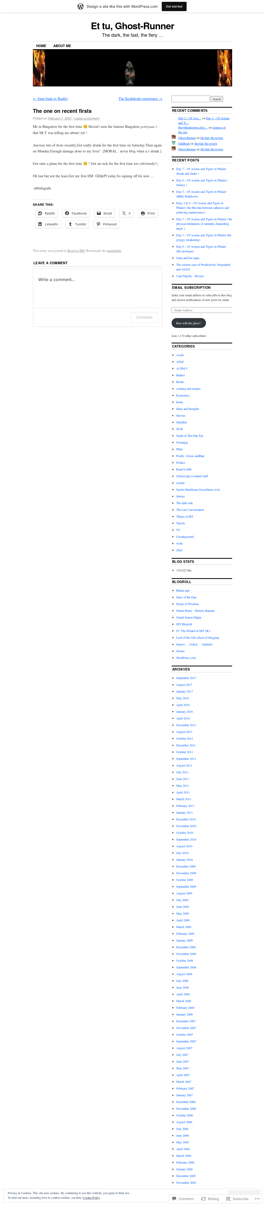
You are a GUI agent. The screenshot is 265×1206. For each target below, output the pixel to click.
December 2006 (186, 1102)
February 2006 (185, 1162)
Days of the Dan (186, 597)
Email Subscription (191, 287)
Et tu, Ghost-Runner (132, 25)
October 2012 (184, 738)
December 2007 (186, 1021)
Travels (180, 523)
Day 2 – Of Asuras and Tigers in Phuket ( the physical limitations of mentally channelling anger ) (204, 223)
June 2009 (182, 907)
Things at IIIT (184, 516)
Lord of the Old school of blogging (197, 637)
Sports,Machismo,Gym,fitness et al (197, 489)
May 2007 (182, 1068)
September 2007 (186, 1041)
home (179, 402)
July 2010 (182, 853)
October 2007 (184, 1034)
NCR (179, 429)
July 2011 (182, 772)
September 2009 (186, 886)
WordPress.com (186, 658)
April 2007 (183, 1075)
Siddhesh (184, 143)
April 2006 (183, 1149)
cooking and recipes (188, 388)
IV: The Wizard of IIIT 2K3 (193, 631)
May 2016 (182, 698)
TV (178, 530)
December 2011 (186, 745)
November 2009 (186, 873)
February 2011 (185, 806)
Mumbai (181, 422)
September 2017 (186, 678)
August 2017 (184, 684)
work (179, 543)
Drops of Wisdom (187, 604)
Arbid (179, 361)
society (180, 483)
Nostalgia (182, 442)
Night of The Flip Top (189, 435)
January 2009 (184, 940)
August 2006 (184, 1122)
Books (180, 382)
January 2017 (184, 691)
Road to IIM (76, 250)
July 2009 (182, 900)
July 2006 (182, 1129)
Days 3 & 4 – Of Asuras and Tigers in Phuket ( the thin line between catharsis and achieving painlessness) (202, 207)
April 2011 (183, 792)
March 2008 (183, 1001)
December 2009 (186, 866)
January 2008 (184, 1014)
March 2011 (183, 799)
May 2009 (182, 913)
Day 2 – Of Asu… (189, 118)
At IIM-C (182, 368)
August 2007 (184, 1048)
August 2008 (184, 974)
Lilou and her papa (187, 258)
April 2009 (183, 920)
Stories (180, 496)
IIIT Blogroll (184, 624)
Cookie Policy (91, 1197)
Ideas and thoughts (187, 409)
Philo (179, 449)
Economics (183, 395)
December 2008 (186, 947)
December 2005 (186, 1176)
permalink (114, 250)
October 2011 (184, 752)
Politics (180, 462)
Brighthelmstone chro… (193, 127)
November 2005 (186, 1182)
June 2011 (182, 779)
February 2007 (185, 1088)
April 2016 (183, 705)
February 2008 (185, 1007)
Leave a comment (86, 118)
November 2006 (186, 1108)
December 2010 (186, 819)
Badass (180, 375)
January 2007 (184, 1095)
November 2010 (186, 826)
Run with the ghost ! (188, 323)
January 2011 (184, 812)
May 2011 (182, 785)
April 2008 (183, 994)
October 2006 (184, 1115)
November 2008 (186, 954)
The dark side (184, 503)
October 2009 (184, 880)
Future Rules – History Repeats (195, 610)
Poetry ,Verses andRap (190, 456)
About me (62, 45)
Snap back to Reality (50, 98)
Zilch (179, 550)
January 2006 (184, 1169)
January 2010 (184, 859)
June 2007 (182, 1061)
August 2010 (184, 846)
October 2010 (184, 832)
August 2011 (184, 765)
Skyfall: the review (211, 138)
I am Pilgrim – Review (190, 276)
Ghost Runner (187, 138)
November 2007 (186, 1028)
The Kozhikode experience (140, 98)
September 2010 (186, 839)
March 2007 (183, 1081)
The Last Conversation (190, 510)
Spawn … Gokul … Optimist (194, 644)
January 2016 (184, 711)
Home (41, 45)
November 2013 (186, 725)
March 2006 (183, 1155)
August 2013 (184, 732)
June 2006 (182, 1135)
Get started (174, 6)
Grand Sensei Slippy (189, 617)
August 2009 (184, 893)
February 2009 (185, 933)
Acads (180, 355)
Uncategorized (185, 536)
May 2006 (182, 1142)
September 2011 (186, 758)
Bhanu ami (182, 590)
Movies (181, 415)
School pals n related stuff (192, 476)
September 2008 (186, 967)
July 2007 (182, 1055)
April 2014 (183, 718)
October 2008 (184, 960)
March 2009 (183, 927)
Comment (144, 317)
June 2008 (182, 987)
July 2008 (182, 981)
